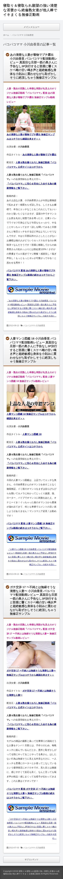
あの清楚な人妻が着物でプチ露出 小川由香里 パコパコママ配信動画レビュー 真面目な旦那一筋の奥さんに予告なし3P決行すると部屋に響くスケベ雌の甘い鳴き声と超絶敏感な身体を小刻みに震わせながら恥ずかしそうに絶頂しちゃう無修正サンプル (33, 66)
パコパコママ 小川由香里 (34, 325)
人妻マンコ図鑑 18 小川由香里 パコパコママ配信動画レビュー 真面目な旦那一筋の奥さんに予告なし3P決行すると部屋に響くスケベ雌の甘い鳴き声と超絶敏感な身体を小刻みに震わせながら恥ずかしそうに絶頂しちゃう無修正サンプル (33, 350)
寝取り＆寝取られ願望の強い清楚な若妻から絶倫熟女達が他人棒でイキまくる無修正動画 (30, 10)
